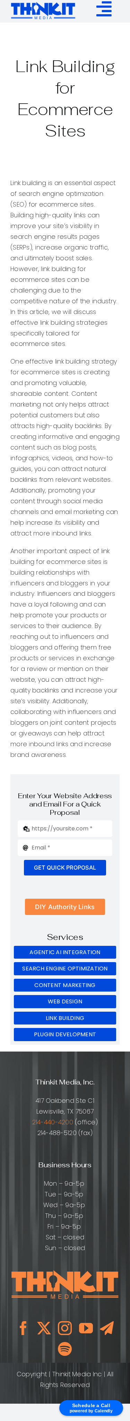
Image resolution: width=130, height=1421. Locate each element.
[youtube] (86, 1328)
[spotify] (65, 1349)
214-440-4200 (52, 1122)
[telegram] (107, 1328)
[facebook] (23, 1328)
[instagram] (65, 1328)
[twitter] (44, 1328)
